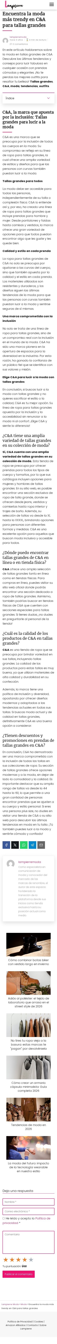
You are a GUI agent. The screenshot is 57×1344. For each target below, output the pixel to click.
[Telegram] (32, 845)
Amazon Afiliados (15, 1325)
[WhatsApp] (24, 845)
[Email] (41, 845)
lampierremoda (18, 36)
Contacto (32, 1325)
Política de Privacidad (20, 1321)
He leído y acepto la (26, 1220)
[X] (15, 845)
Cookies (38, 1321)
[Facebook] (6, 845)
